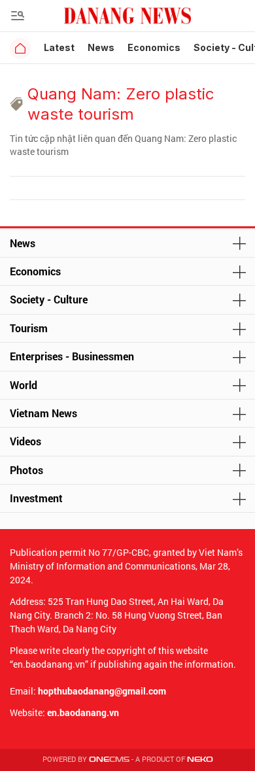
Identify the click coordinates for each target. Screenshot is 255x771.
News (101, 47)
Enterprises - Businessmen (72, 356)
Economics (154, 47)
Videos (25, 441)
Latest (59, 47)
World (23, 385)
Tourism (29, 328)
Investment (36, 498)
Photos (26, 470)
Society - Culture (49, 299)
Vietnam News (43, 413)
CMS (109, 759)
